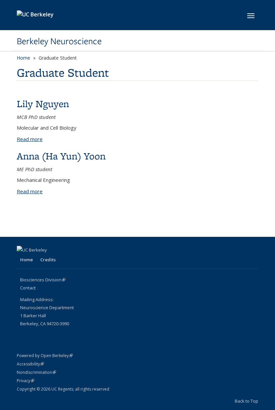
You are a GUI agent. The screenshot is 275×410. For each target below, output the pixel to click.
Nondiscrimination (36, 372)
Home (23, 58)
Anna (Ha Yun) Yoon (61, 155)
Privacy (25, 381)
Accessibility (30, 364)
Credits (48, 260)
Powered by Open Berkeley (45, 355)
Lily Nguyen (43, 103)
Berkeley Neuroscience (59, 41)
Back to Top (246, 401)
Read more (30, 139)
